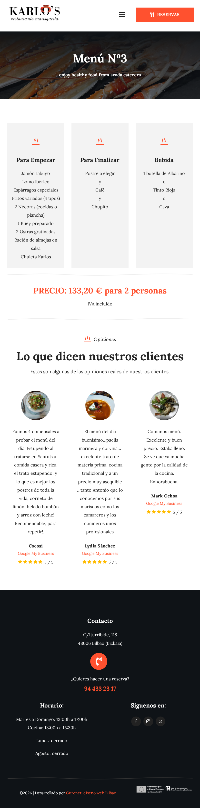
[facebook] (136, 721)
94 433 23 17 (100, 688)
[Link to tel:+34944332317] (98, 661)
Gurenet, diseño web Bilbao (91, 792)
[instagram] (148, 721)
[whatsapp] (160, 721)
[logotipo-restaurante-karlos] (35, 6)
